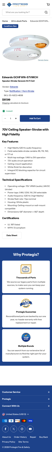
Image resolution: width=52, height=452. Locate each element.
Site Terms (23, 442)
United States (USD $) (16, 414)
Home (5, 21)
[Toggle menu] (3, 4)
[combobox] (26, 12)
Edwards (14, 86)
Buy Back (43, 437)
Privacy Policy (8, 442)
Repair (33, 437)
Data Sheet (12, 235)
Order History (20, 437)
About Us (6, 437)
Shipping (5, 103)
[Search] (46, 12)
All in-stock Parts (19, 21)
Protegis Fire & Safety (19, 447)
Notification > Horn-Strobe (21, 91)
